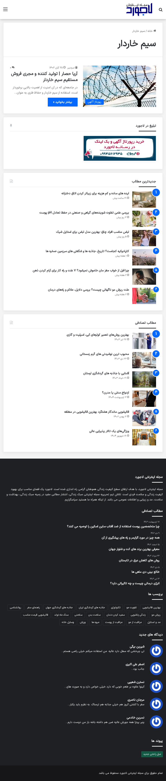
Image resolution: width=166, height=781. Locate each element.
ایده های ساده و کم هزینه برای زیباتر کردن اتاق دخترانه (95, 193)
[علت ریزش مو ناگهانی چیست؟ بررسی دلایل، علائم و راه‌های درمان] (144, 296)
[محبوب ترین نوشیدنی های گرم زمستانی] (144, 360)
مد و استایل (154, 622)
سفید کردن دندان (116, 615)
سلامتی (78, 615)
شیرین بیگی (137, 646)
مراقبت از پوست (113, 622)
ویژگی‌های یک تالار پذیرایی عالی (109, 431)
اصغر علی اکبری (135, 664)
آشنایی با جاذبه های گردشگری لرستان (106, 373)
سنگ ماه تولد (61, 615)
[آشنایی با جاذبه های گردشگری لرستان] (144, 379)
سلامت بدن (94, 615)
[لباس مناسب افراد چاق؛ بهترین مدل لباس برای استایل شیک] (144, 238)
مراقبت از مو (135, 622)
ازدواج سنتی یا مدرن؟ (115, 392)
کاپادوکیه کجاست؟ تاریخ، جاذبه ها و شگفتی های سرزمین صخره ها (87, 251)
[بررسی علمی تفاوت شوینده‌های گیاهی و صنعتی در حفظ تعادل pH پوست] (144, 219)
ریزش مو (156, 615)
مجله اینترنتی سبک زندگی (84, 494)
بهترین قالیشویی (151, 608)
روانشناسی (15, 608)
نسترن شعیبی (136, 682)
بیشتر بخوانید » (62, 102)
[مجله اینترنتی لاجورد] (139, 9)
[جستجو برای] (160, 11)
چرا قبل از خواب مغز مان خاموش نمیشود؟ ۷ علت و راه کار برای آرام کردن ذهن (81, 270)
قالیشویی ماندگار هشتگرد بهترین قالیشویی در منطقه (96, 412)
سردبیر (70, 68)
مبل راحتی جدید (152, 754)
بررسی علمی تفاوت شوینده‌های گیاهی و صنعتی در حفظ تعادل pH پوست (84, 212)
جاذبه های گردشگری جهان (59, 608)
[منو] (5, 11)
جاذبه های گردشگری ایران (92, 608)
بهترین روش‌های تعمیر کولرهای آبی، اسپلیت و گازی (98, 335)
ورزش (83, 622)
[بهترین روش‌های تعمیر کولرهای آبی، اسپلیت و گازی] (144, 341)
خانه (150, 31)
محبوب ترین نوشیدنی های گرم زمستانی (104, 354)
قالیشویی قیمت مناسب (35, 615)
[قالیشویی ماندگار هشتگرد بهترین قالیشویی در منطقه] (144, 418)
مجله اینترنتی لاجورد (132, 773)
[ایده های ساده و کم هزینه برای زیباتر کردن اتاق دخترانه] (144, 199)
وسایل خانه (68, 622)
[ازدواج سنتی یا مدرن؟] (144, 399)
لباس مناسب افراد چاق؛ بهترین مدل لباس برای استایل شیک (92, 232)
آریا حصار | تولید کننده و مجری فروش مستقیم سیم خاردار (44, 77)
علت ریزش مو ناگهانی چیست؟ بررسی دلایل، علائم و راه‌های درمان (88, 290)
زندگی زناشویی (138, 615)
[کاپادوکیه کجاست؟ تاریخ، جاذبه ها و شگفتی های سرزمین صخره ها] (144, 257)
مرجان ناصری (136, 700)
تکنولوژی (115, 608)
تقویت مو (131, 608)
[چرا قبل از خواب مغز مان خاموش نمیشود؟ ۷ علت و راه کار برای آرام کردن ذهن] (144, 276)
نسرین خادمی (135, 717)
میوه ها (95, 622)
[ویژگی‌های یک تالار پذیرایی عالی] (144, 437)
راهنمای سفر (33, 608)
